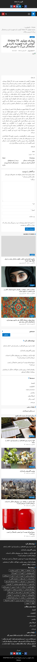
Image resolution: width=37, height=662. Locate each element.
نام (33, 203)
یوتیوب (27, 603)
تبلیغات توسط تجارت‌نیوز (11, 581)
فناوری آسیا (7, 589)
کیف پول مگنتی (6, 639)
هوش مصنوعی (30, 597)
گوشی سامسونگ (9, 600)
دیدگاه (32, 179)
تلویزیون (9, 584)
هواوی (30, 154)
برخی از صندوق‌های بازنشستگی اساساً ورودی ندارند (10, 161)
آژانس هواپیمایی (30, 573)
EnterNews (6, 657)
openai (28, 570)
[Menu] (29, 14)
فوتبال (32, 592)
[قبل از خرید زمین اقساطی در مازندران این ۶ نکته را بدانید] (18, 427)
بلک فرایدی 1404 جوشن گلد (15, 635)
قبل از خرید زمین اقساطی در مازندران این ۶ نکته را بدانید (19, 345)
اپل (17, 576)
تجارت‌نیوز (31, 584)
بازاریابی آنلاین (14, 578)
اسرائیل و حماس (30, 576)
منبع (33, 151)
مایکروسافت (31, 595)
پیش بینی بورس (20, 600)
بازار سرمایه (31, 578)
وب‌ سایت (32, 216)
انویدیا (21, 576)
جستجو (32, 331)
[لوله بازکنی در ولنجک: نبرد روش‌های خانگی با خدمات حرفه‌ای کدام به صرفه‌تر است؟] (18, 488)
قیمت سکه (18, 592)
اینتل (12, 576)
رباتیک (23, 586)
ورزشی (32, 402)
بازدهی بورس (31, 581)
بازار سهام (22, 578)
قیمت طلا (10, 592)
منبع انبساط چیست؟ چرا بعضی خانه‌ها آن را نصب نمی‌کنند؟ (19, 559)
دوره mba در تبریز (31, 639)
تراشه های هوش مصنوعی (20, 584)
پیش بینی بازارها (30, 600)
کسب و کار (31, 399)
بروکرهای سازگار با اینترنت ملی (27, 641)
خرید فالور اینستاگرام (29, 411)
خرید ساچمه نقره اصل (18, 639)
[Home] (33, 14)
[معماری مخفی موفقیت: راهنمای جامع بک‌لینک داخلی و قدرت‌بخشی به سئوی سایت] (18, 276)
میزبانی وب (16, 595)
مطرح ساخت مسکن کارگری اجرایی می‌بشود (28, 160)
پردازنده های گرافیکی (12, 597)
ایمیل (33, 210)
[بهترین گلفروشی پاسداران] (18, 458)
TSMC (22, 570)
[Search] (6, 14)
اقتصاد (33, 383)
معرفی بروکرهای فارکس (10, 641)
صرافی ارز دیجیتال (17, 589)
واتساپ (22, 597)
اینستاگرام (6, 576)
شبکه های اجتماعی (29, 589)
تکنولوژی (32, 37)
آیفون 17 (21, 573)
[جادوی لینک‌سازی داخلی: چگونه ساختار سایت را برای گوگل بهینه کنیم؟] (18, 246)
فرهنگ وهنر (31, 396)
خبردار (18, 4)
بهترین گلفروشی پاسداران (27, 350)
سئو (18, 586)
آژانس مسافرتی (14, 570)
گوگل (33, 603)
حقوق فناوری (31, 586)
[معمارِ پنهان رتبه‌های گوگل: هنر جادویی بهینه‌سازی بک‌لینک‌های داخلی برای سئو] (18, 307)
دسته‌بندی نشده (30, 389)
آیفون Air (14, 573)
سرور (13, 586)
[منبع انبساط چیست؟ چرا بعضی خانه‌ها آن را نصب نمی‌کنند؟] (18, 519)
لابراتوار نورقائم (31, 643)
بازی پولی (22, 581)
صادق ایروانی (30, 50)
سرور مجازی (6, 586)
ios (33, 570)
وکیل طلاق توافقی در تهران (18, 643)
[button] (29, 14)
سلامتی (32, 392)
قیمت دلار (26, 592)
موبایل (23, 595)
